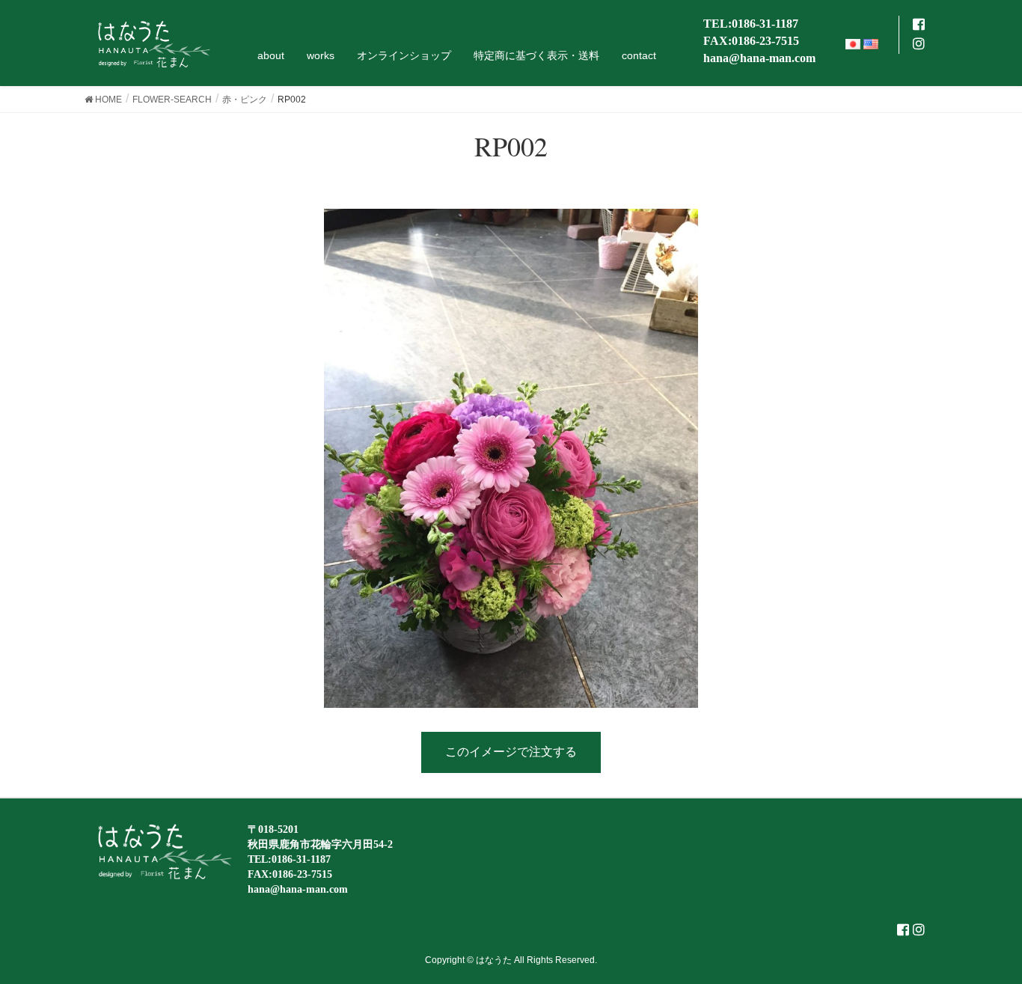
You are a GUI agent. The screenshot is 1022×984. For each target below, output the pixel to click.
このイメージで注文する (511, 751)
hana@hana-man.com (759, 58)
